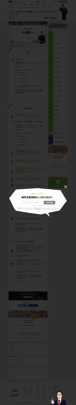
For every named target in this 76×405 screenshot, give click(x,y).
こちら (51, 209)
